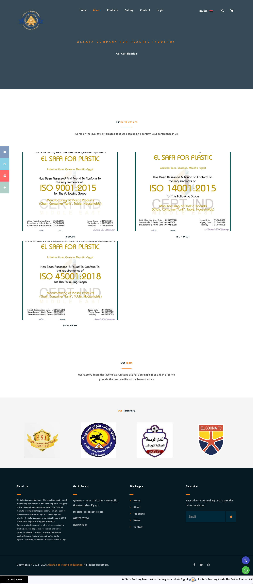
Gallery (129, 10)
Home (83, 10)
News (136, 520)
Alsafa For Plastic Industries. (65, 564)
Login (160, 10)
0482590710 (80, 525)
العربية (203, 10)
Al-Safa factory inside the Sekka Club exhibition (216, 579)
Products (112, 10)
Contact (145, 10)
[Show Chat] (246, 570)
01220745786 (81, 518)
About (96, 10)
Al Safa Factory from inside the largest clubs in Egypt (145, 579)
